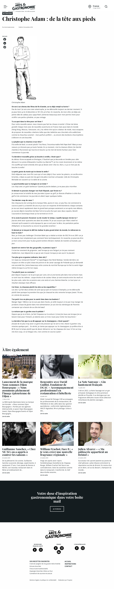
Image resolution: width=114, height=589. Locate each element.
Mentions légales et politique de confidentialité (43, 580)
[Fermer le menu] (5, 6)
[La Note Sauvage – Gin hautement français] (95, 367)
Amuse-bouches (35, 566)
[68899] (59, 552)
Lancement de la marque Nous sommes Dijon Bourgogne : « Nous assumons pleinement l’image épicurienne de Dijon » (17, 389)
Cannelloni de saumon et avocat (41, 573)
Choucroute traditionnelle (39, 569)
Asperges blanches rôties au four (41, 571)
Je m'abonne (57, 509)
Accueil (4, 11)
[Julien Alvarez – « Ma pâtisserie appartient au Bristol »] (95, 434)
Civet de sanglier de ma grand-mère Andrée (45, 564)
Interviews (10, 11)
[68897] (41, 550)
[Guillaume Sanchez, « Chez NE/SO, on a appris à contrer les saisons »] (19, 434)
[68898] (35, 550)
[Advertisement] (100, 62)
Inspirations (70, 564)
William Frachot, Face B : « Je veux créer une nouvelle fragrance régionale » (56, 452)
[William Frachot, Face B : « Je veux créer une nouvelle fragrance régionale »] (57, 434)
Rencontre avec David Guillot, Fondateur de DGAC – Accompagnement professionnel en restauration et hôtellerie (56, 387)
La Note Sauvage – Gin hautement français (92, 383)
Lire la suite (6, 416)
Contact (68, 566)
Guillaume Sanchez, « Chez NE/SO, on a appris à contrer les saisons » (19, 452)
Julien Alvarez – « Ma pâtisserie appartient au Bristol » (93, 452)
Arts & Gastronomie (9, 27)
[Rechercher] (106, 6)
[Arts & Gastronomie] (24, 7)
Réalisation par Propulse (65, 580)
